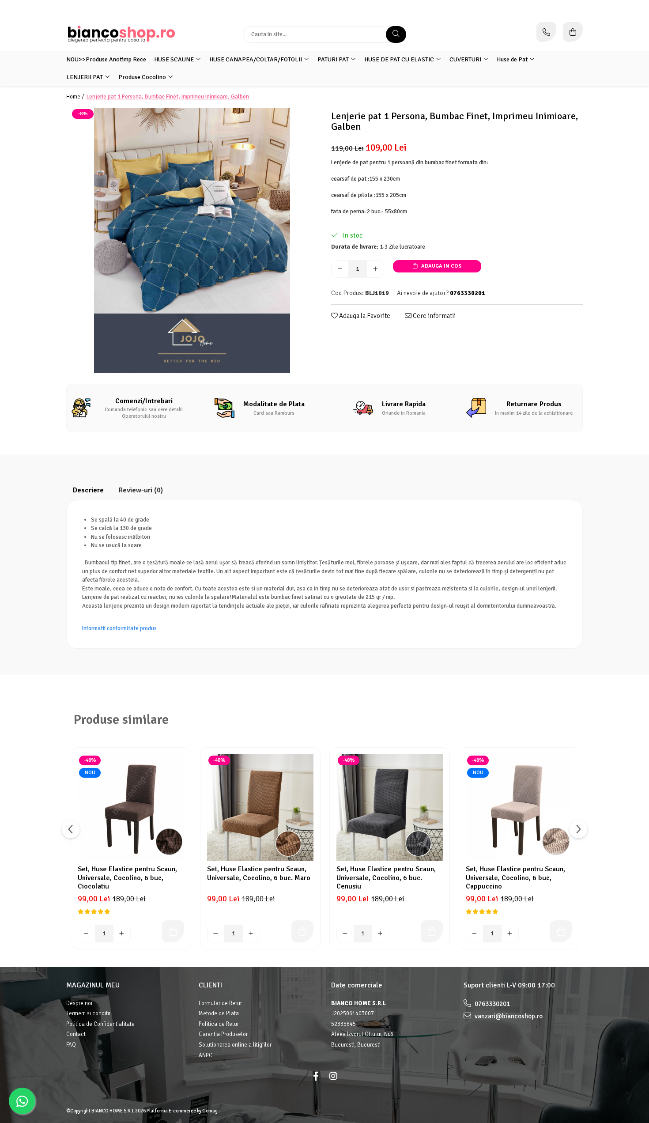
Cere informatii (433, 316)
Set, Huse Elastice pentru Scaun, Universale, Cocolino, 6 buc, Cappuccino (515, 877)
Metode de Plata (219, 1013)
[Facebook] (315, 1076)
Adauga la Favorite (364, 316)
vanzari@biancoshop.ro (508, 1016)
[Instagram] (333, 1076)
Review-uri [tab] (141, 490)
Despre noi (79, 1003)
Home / (75, 96)
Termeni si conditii (88, 1013)
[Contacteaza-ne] (546, 32)
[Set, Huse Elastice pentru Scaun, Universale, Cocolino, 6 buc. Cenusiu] (389, 807)
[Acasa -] (121, 34)
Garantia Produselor (223, 1034)
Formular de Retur (220, 1003)
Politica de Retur (219, 1024)
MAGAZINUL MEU (93, 985)
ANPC (205, 1055)
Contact (76, 1034)
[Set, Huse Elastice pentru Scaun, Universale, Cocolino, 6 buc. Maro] (260, 807)
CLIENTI (210, 985)
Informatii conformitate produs (119, 628)
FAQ (71, 1044)
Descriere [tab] (88, 490)
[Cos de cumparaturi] (573, 32)
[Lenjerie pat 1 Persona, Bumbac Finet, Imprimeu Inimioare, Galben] (192, 240)
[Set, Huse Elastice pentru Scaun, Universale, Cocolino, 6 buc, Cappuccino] (519, 807)
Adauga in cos (440, 266)
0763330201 (491, 1004)
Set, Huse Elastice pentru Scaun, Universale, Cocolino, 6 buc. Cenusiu (386, 877)
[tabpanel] (192, 240)
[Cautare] (396, 34)
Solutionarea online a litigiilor (235, 1044)
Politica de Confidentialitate (100, 1024)
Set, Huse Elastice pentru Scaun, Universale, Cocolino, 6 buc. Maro (258, 873)
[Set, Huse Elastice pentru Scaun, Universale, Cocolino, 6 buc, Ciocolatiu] (131, 807)
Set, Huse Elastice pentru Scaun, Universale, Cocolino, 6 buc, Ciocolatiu (127, 877)
